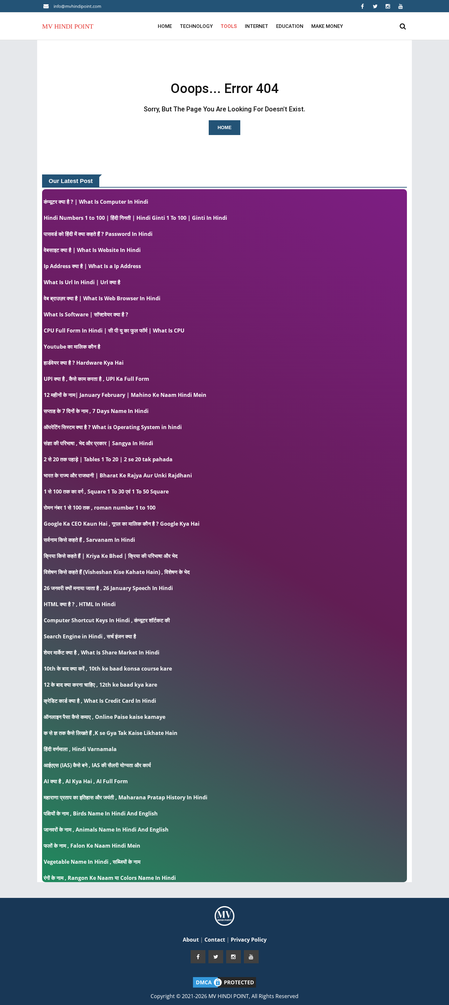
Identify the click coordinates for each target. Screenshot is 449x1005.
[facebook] (198, 956)
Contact (215, 939)
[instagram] (233, 956)
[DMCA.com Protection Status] (224, 981)
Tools (229, 26)
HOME (224, 127)
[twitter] (215, 956)
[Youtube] (401, 6)
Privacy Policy (249, 939)
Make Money (327, 26)
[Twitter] (375, 6)
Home (165, 26)
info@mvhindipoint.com (77, 6)
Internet (256, 26)
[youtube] (251, 956)
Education (289, 26)
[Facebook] (362, 6)
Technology (196, 26)
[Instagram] (388, 6)
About (191, 939)
